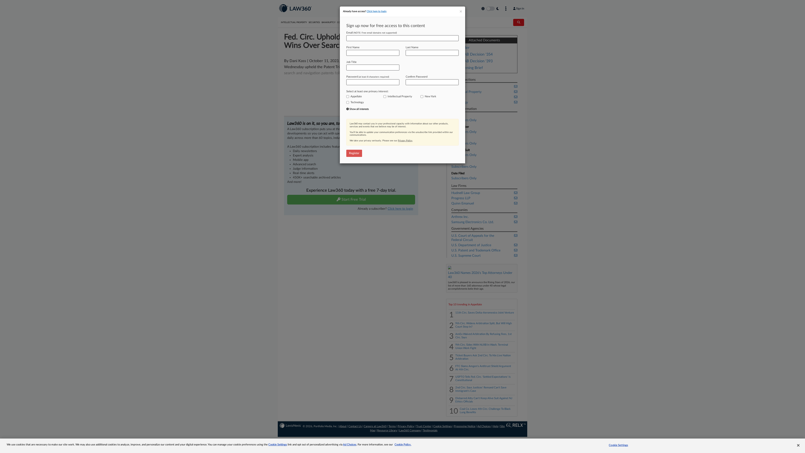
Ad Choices (349, 444)
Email (371, 32)
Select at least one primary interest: (367, 91)
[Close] (798, 445)
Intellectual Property (400, 96)
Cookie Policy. (403, 444)
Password (367, 77)
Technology (357, 102)
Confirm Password (416, 77)
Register (354, 153)
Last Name (412, 47)
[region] (402, 446)
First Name (353, 47)
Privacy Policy (405, 140)
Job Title (351, 62)
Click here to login (377, 11)
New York (430, 96)
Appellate (356, 96)
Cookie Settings (277, 444)
